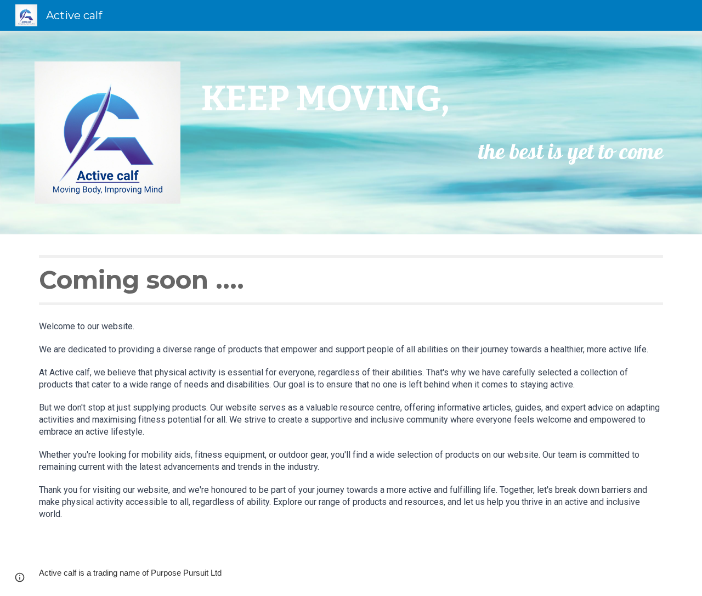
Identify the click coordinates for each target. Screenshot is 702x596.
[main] (432, 117)
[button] (19, 577)
